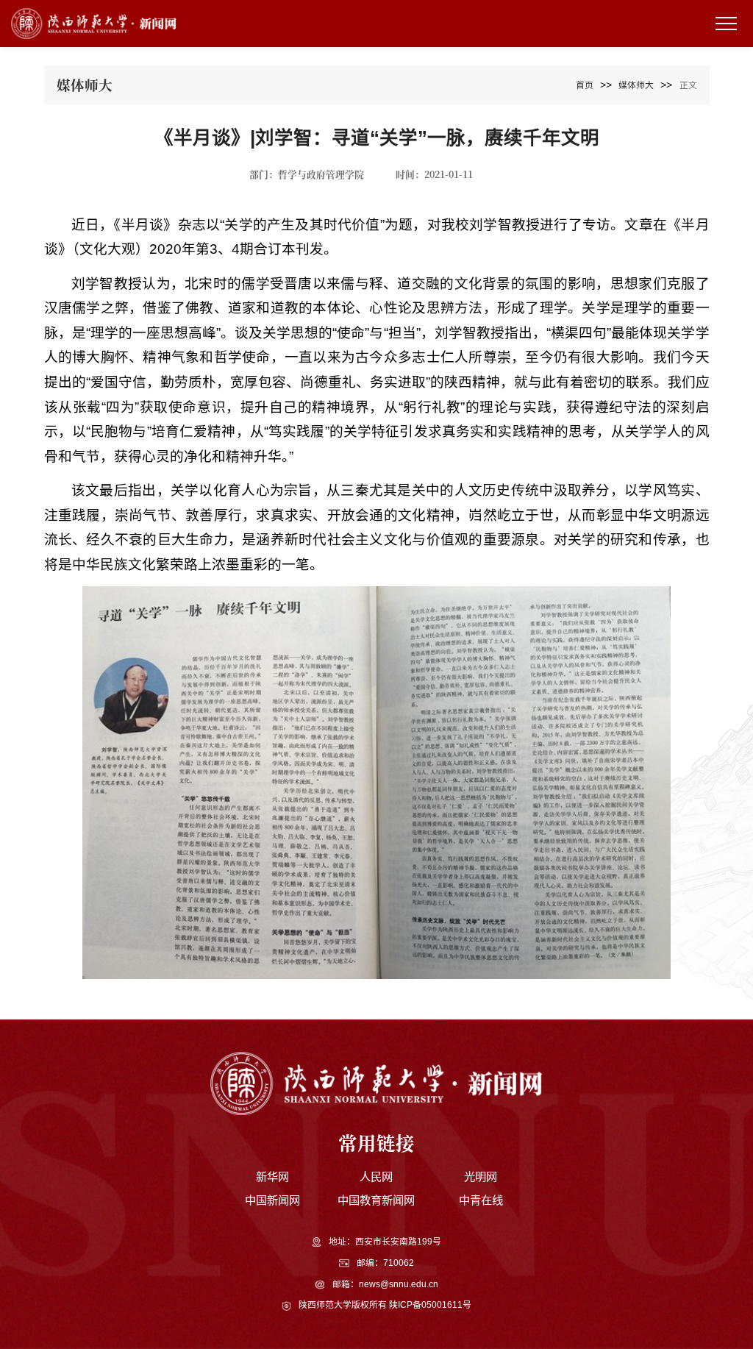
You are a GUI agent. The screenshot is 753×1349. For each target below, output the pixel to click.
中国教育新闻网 (376, 1200)
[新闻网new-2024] (93, 23)
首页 (584, 85)
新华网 (272, 1176)
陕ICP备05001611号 (430, 1305)
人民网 (376, 1176)
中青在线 (481, 1200)
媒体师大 (636, 85)
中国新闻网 (272, 1200)
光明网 (480, 1176)
